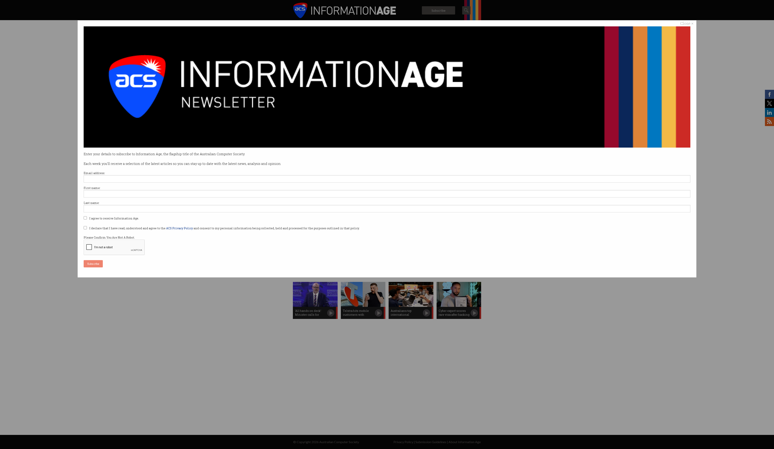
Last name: (91, 203)
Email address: (94, 173)
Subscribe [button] (93, 264)
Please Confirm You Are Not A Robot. (109, 237)
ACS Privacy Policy (180, 228)
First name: (92, 188)
